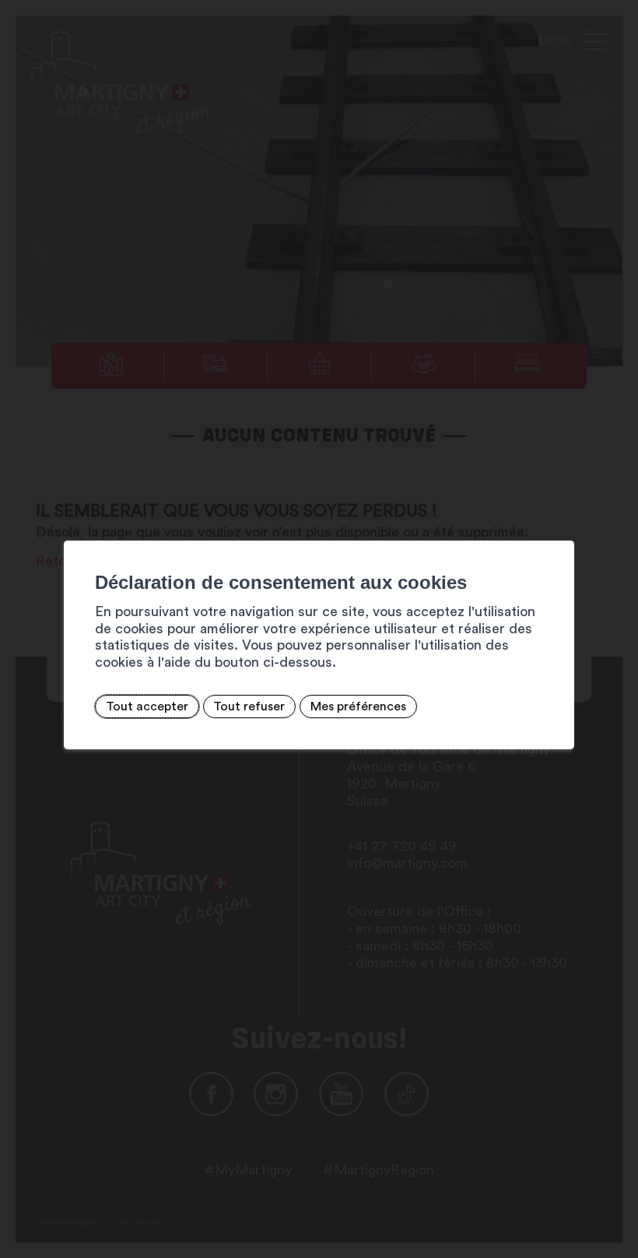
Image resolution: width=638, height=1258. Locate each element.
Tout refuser (249, 706)
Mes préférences (358, 706)
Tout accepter (147, 706)
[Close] (560, 523)
